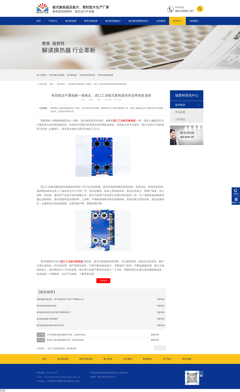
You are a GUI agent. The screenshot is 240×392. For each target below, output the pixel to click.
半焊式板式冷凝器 (56, 75)
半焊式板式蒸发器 (87, 75)
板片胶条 (107, 359)
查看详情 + (155, 335)
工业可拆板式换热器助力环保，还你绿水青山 (66, 335)
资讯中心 (177, 21)
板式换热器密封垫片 (139, 21)
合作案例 (160, 21)
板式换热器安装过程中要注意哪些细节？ (54, 312)
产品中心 (53, 21)
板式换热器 (70, 21)
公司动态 (180, 119)
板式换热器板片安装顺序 (47, 319)
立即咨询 (103, 281)
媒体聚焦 (147, 359)
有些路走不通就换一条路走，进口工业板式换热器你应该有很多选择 (97, 84)
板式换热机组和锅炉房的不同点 (50, 325)
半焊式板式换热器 (105, 75)
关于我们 (167, 359)
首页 (38, 21)
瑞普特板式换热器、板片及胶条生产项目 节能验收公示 (60, 299)
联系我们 (194, 21)
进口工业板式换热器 (56, 348)
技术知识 (61, 84)
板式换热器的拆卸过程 (46, 306)
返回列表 (160, 347)
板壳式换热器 (91, 21)
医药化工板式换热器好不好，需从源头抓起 (65, 340)
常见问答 (180, 112)
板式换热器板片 (113, 21)
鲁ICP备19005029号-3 (107, 377)
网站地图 (186, 359)
